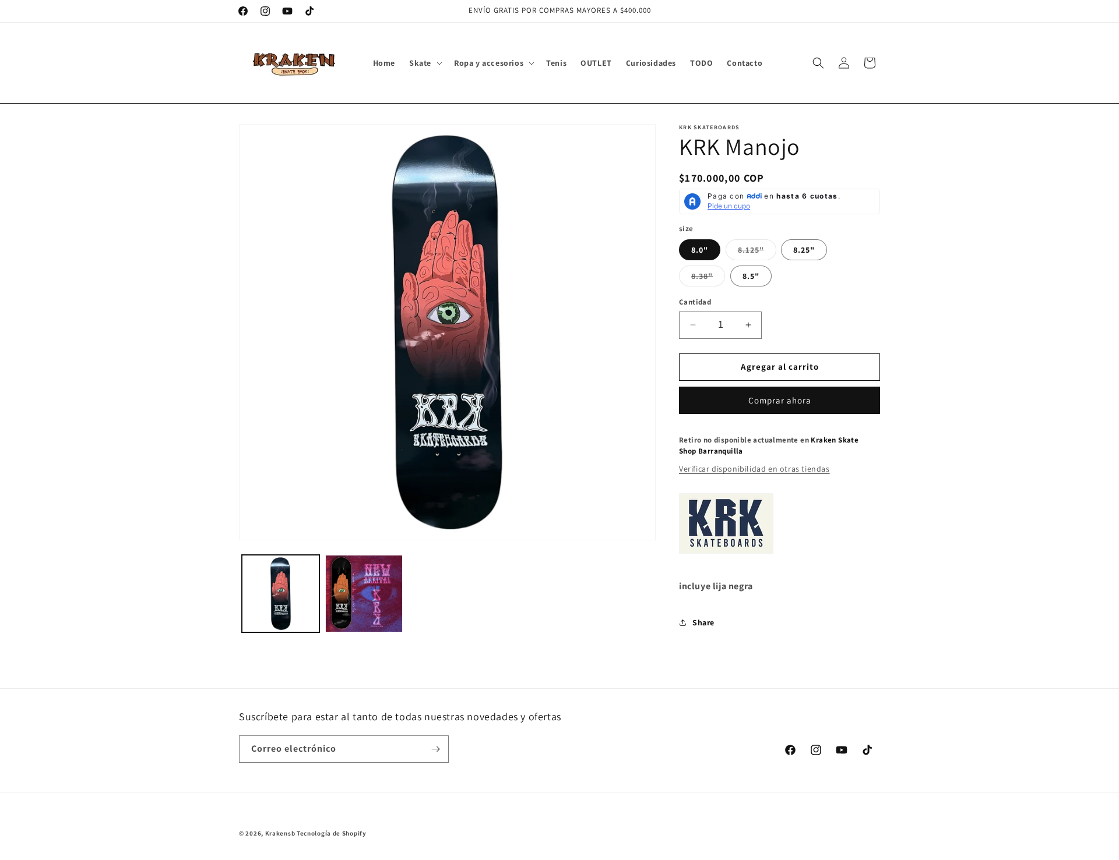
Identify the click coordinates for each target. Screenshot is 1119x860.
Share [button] (703, 622)
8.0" (699, 250)
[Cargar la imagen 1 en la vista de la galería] (280, 593)
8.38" (708, 278)
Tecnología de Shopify (332, 833)
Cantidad (695, 302)
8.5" (751, 276)
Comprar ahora (779, 400)
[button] (424, 63)
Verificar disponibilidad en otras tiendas (754, 468)
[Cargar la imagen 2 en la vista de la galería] (364, 593)
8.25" (804, 250)
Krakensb (280, 833)
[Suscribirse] (435, 749)
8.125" (757, 252)
